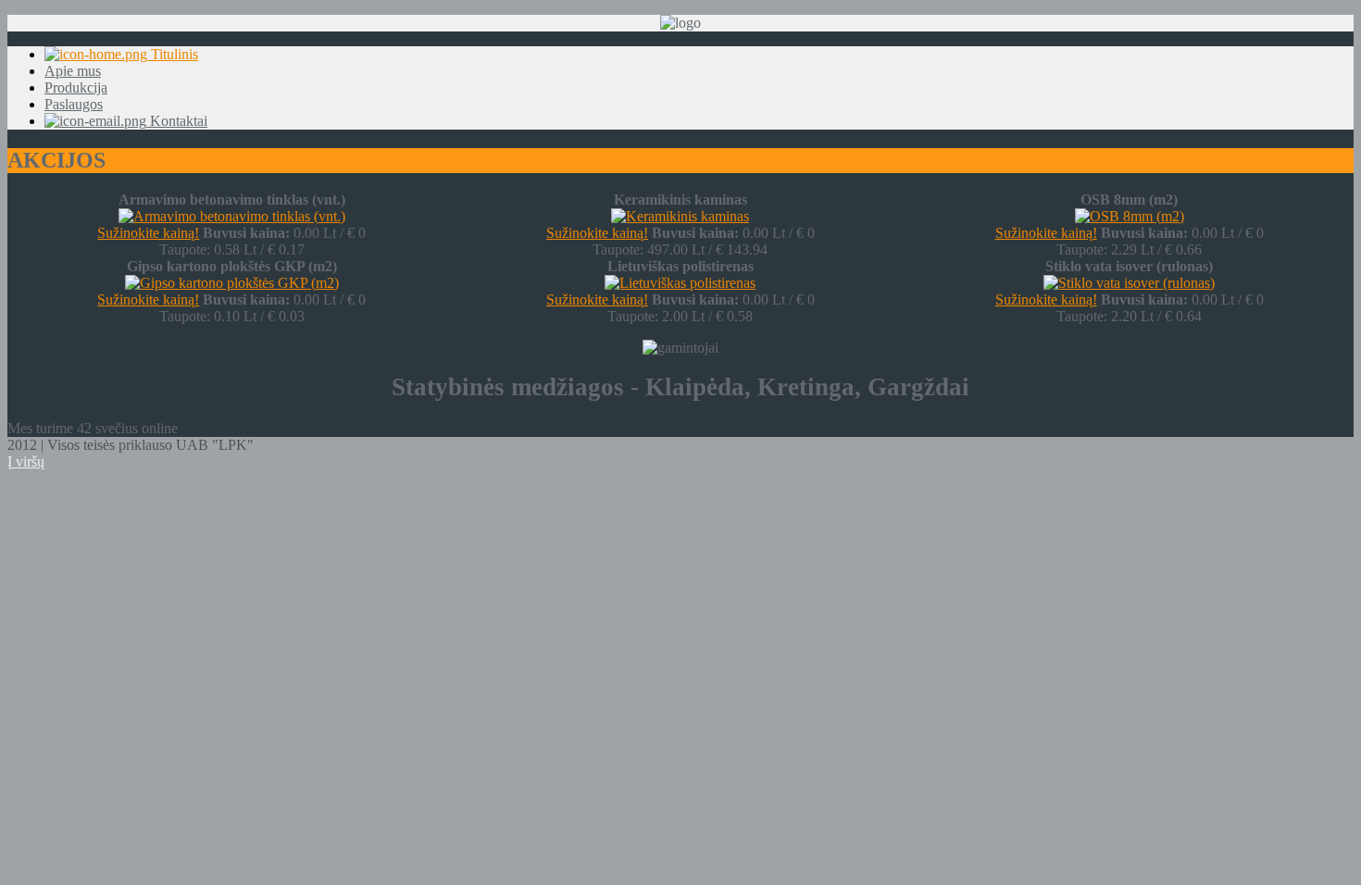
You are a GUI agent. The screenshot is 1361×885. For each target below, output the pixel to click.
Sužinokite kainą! (148, 233)
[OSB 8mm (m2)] (1129, 216)
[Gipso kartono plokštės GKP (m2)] (232, 283)
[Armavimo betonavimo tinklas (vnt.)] (232, 216)
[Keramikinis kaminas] (680, 216)
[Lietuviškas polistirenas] (680, 283)
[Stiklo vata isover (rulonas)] (1129, 283)
